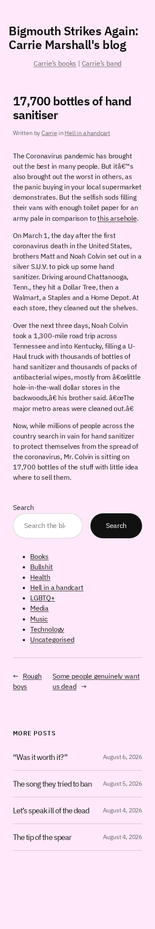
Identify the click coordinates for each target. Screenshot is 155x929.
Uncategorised (52, 639)
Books (39, 556)
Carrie (49, 133)
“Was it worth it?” (40, 757)
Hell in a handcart (87, 133)
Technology (47, 629)
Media (39, 608)
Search (23, 507)
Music (39, 618)
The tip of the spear (42, 837)
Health (40, 577)
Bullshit (41, 566)
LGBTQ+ (42, 597)
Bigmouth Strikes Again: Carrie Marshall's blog (74, 37)
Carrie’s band (102, 63)
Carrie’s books (55, 63)
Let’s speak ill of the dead (51, 810)
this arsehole (117, 218)
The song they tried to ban (52, 783)
